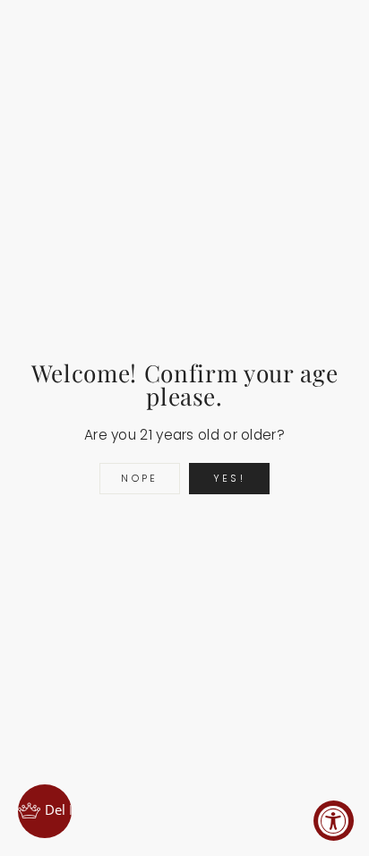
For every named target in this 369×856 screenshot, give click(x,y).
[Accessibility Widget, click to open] (333, 820)
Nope (139, 478)
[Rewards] (45, 811)
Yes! (229, 478)
